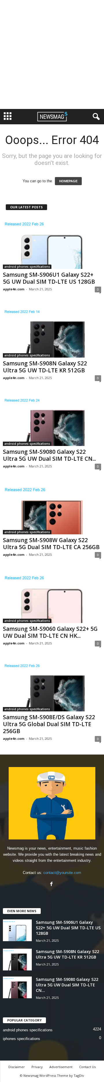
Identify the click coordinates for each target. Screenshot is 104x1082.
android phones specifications (27, 267)
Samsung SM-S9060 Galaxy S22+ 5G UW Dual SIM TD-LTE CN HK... (50, 632)
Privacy (37, 1067)
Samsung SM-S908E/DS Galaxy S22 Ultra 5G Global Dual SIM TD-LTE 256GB (49, 724)
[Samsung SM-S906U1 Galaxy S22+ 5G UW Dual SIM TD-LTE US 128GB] (52, 242)
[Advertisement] (52, 54)
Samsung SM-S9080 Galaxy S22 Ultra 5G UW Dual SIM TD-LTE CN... (49, 455)
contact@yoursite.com (62, 872)
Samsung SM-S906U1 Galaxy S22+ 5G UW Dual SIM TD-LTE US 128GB (49, 278)
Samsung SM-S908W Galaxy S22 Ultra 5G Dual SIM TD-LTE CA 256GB (51, 543)
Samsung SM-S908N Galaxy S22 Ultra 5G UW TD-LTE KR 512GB (45, 367)
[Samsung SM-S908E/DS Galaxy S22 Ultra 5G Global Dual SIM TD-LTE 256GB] (52, 685)
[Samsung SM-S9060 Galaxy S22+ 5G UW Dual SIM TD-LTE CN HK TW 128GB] (52, 596)
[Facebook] (52, 884)
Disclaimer (16, 1067)
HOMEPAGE (68, 181)
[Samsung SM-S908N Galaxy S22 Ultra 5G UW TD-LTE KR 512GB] (52, 331)
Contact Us (87, 1067)
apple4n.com (13, 289)
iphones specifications (21, 1039)
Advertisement (61, 1067)
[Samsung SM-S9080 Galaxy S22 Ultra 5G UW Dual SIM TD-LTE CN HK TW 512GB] (52, 420)
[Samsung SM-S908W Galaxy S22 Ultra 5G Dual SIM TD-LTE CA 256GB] (52, 508)
